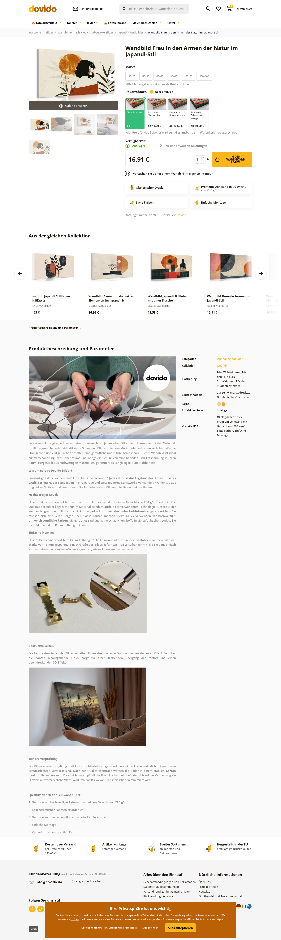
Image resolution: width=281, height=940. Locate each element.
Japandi (222, 365)
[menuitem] (46, 23)
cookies (75, 919)
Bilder (49, 32)
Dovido (181, 215)
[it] (244, 906)
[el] (249, 906)
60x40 (159, 76)
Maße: (130, 67)
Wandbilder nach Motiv (73, 32)
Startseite (35, 32)
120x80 (188, 76)
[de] (239, 906)
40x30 (145, 76)
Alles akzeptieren (180, 928)
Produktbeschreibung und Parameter (53, 327)
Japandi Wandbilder (130, 32)
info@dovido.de (48, 882)
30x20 (131, 76)
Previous (20, 273)
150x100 (204, 76)
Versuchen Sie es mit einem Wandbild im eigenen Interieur (173, 173)
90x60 (173, 76)
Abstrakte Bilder (102, 32)
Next (112, 77)
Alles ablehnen (150, 927)
